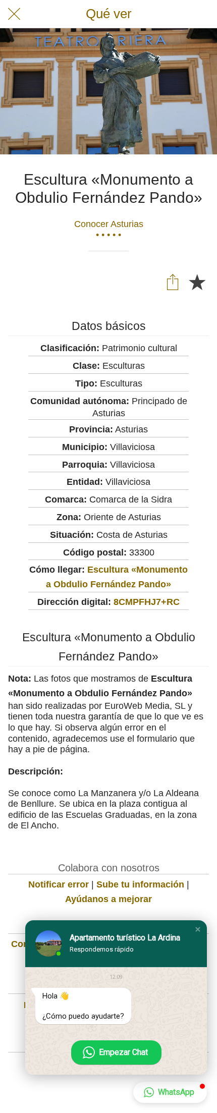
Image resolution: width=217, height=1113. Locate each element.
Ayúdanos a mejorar (108, 899)
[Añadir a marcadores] (197, 281)
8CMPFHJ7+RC (147, 602)
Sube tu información (140, 884)
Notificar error (58, 884)
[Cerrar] (14, 14)
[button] (198, 929)
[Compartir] (172, 281)
